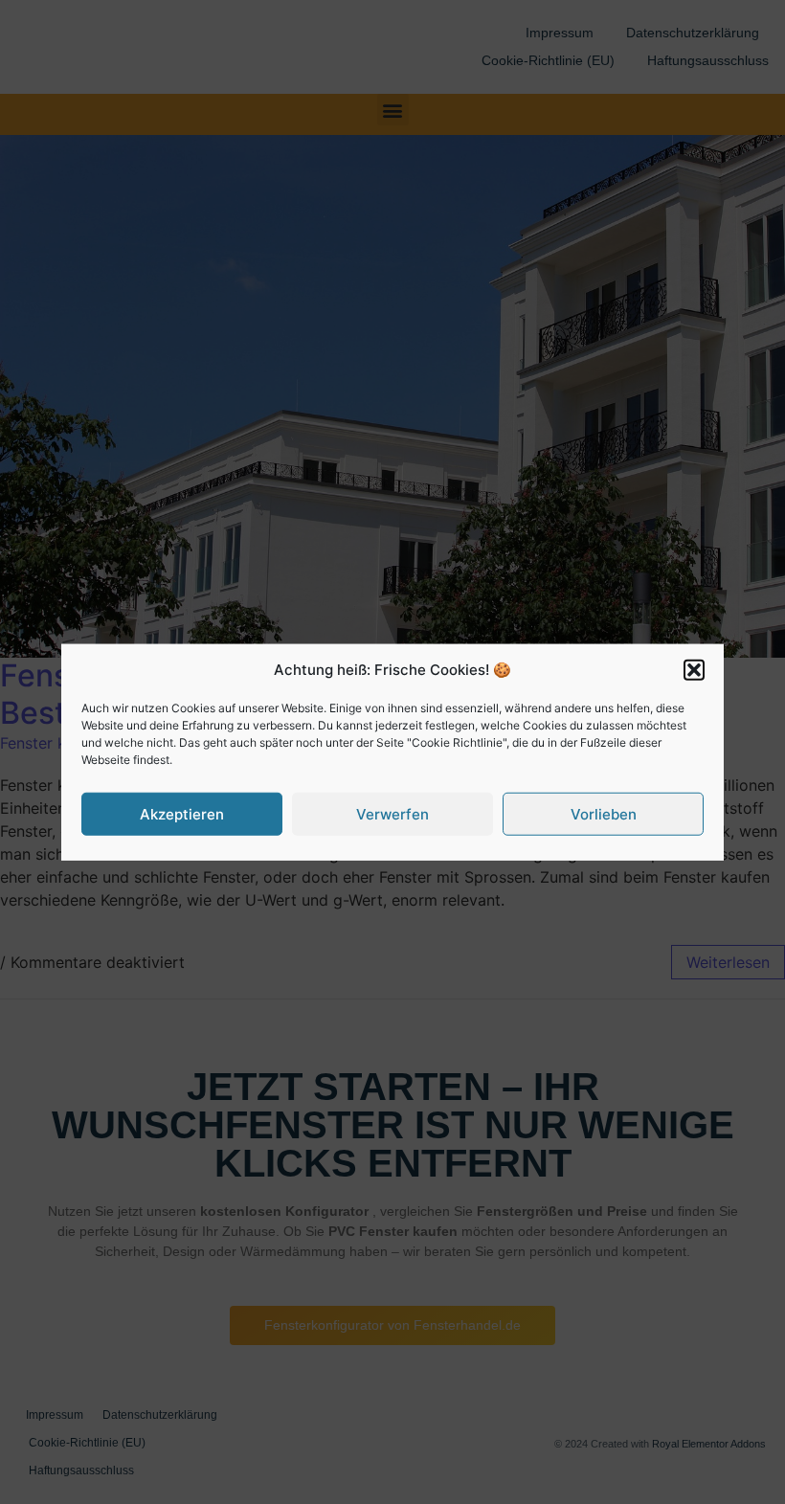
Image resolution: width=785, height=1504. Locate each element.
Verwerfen (392, 813)
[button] (694, 670)
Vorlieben (604, 813)
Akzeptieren (182, 813)
